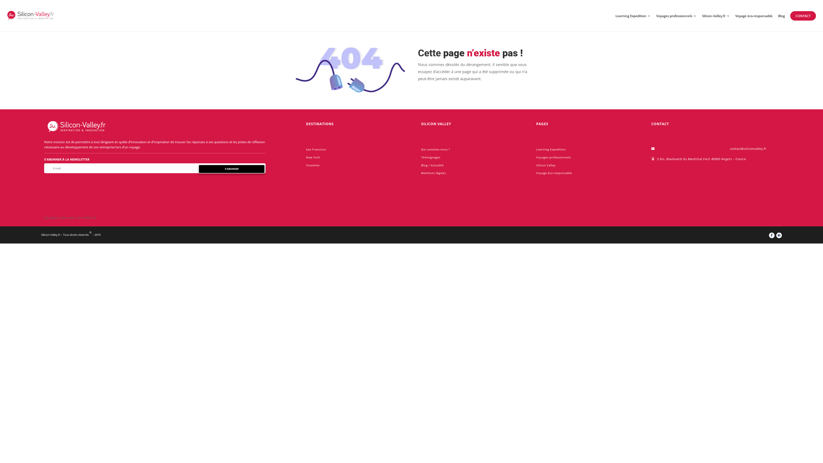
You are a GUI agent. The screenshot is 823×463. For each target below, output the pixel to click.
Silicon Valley (546, 165)
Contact (803, 16)
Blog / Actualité (432, 165)
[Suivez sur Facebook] (772, 235)
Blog (781, 16)
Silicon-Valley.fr (713, 16)
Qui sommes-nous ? (435, 149)
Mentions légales (433, 173)
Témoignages (430, 157)
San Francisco (316, 149)
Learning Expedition (631, 16)
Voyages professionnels (674, 16)
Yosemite (313, 165)
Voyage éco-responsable (754, 16)
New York (313, 157)
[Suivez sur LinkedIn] (779, 235)
